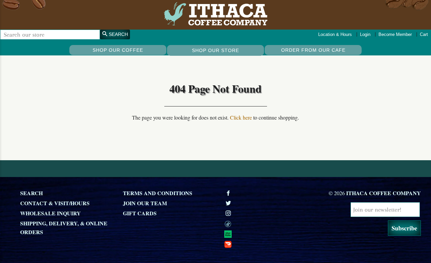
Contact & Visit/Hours (55, 203)
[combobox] (50, 35)
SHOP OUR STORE (215, 50)
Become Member (395, 34)
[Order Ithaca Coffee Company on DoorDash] (272, 243)
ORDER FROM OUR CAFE (313, 50)
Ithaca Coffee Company (383, 193)
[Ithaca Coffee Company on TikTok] (272, 223)
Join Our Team (145, 203)
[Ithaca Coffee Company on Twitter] (229, 203)
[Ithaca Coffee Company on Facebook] (229, 193)
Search (31, 193)
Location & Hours (335, 34)
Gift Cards (140, 213)
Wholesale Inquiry (50, 213)
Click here (241, 117)
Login (365, 34)
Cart (424, 34)
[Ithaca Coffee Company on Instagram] (229, 213)
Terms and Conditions (157, 193)
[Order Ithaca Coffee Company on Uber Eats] (272, 233)
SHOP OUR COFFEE (118, 50)
